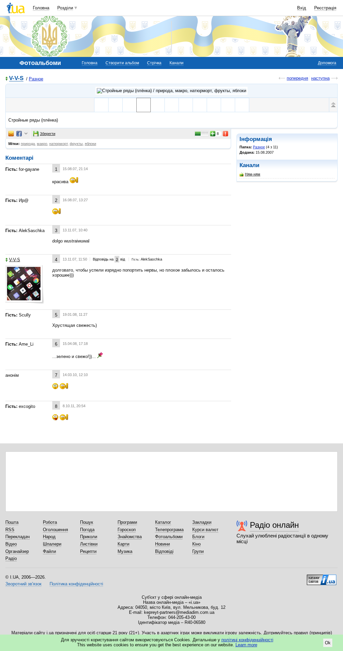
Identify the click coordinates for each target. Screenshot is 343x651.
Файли (49, 551)
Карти (123, 544)
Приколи (88, 536)
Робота (50, 522)
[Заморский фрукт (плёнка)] (157, 105)
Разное (36, 78)
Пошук (86, 522)
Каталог (163, 522)
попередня (297, 78)
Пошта (11, 522)
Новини (162, 544)
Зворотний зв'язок (23, 583)
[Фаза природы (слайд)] (186, 105)
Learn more (246, 644)
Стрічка (154, 63)
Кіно (196, 544)
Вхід (301, 7)
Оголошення (55, 529)
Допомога (327, 63)
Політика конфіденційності (76, 583)
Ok (328, 642)
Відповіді (164, 551)
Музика (125, 551)
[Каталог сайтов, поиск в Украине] (321, 577)
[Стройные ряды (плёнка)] (143, 105)
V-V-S (16, 78)
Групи (198, 551)
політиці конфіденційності (247, 639)
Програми (127, 522)
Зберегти (47, 134)
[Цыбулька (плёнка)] (200, 105)
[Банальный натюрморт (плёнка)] (171, 105)
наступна (320, 78)
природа (28, 144)
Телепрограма (169, 529)
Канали (176, 63)
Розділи (65, 7)
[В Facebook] (19, 133)
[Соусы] (129, 105)
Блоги (198, 536)
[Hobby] (101, 105)
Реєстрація (325, 7)
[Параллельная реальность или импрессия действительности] (214, 105)
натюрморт (58, 144)
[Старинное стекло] (228, 105)
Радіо (11, 558)
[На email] (11, 133)
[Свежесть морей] (115, 105)
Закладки (201, 522)
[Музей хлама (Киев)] (242, 105)
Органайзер (17, 551)
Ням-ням (252, 174)
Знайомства (130, 536)
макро (42, 144)
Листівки (88, 544)
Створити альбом (122, 63)
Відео (11, 544)
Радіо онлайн (274, 524)
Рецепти (88, 551)
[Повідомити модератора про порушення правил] (225, 133)
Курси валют (205, 529)
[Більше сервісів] (25, 133)
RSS (9, 529)
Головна (41, 7)
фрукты (76, 144)
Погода (87, 529)
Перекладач (17, 536)
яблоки (90, 144)
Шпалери (52, 544)
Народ (49, 536)
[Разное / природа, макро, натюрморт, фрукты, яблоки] (171, 91)
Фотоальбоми (169, 536)
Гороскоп (127, 529)
